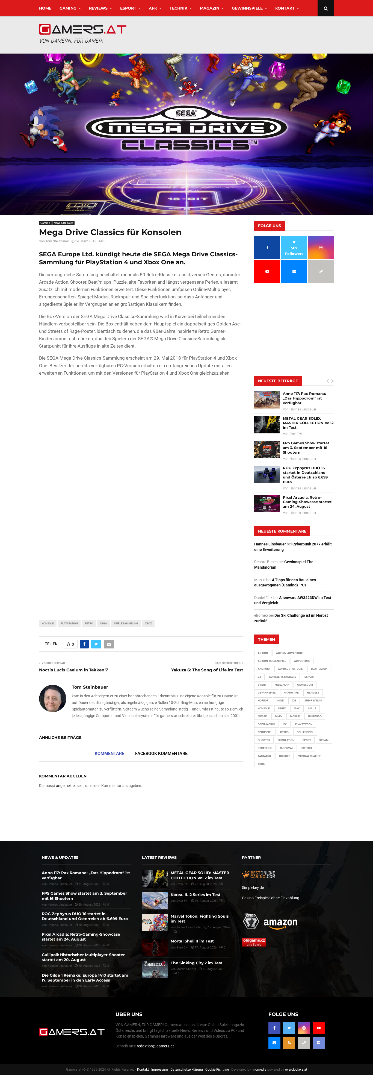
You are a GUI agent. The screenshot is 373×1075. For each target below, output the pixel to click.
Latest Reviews (159, 857)
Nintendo (315, 716)
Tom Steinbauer (57, 241)
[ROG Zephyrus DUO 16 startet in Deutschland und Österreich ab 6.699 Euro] (267, 474)
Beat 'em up (319, 668)
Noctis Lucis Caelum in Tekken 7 (73, 669)
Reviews (98, 8)
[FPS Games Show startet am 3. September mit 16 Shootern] (267, 449)
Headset (313, 692)
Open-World (266, 724)
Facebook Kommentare (161, 753)
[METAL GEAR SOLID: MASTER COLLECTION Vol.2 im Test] (267, 424)
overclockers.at (296, 1069)
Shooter (264, 740)
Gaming (68, 8)
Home (45, 8)
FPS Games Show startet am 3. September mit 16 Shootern (306, 447)
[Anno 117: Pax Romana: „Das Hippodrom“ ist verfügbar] (267, 400)
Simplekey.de (253, 887)
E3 (259, 676)
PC (285, 724)
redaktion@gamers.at (155, 1046)
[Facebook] (274, 1028)
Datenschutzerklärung (186, 1069)
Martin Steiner (186, 969)
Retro (89, 623)
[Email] (274, 1043)
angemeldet (66, 785)
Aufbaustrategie (290, 668)
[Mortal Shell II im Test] (155, 947)
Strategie (265, 748)
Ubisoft (284, 755)
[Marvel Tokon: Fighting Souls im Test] (155, 922)
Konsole (48, 623)
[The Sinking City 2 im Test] (155, 969)
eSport (128, 8)
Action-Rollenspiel (272, 660)
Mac (297, 708)
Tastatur (264, 755)
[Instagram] (304, 1028)
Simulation (286, 740)
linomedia (259, 1069)
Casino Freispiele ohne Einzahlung (270, 898)
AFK (153, 8)
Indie (280, 700)
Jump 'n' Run (313, 700)
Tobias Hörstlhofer (189, 927)
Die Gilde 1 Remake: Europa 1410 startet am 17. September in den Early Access (85, 978)
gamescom (305, 684)
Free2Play (282, 684)
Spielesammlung (126, 623)
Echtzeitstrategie (282, 676)
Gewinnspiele (247, 8)
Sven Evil (296, 434)
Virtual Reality (309, 755)
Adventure (302, 660)
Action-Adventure (289, 652)
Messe (262, 716)
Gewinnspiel (267, 692)
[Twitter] (289, 1028)
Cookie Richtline (217, 1069)
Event (262, 684)
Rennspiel (265, 732)
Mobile (295, 716)
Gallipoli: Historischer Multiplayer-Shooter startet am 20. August (83, 957)
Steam (323, 740)
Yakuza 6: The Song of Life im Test (207, 669)
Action (263, 652)
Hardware (291, 692)
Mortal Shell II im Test (192, 941)
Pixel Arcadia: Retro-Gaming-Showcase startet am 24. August (307, 502)
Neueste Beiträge (278, 380)
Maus (312, 708)
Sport (307, 740)
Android (264, 668)
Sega (103, 623)
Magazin (209, 8)
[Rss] (289, 1043)
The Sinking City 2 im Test (196, 963)
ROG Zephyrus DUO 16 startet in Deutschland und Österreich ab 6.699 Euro (305, 475)
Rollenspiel (305, 732)
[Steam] (304, 1043)
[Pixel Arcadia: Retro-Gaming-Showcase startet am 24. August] (267, 503)
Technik (178, 8)
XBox (148, 623)
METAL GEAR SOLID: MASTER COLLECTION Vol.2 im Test (308, 423)
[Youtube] (319, 1028)
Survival (286, 748)
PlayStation (69, 623)
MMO (278, 716)
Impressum (159, 1069)
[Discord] (319, 1043)
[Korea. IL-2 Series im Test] (155, 900)
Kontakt (285, 8)
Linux (282, 708)
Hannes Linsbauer (302, 409)
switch (306, 748)
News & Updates (63, 222)
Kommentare (109, 753)
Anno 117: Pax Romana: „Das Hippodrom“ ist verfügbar (304, 398)
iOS (294, 700)
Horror (263, 700)
